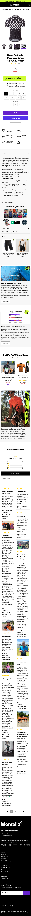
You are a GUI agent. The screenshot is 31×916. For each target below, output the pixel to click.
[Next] (8, 17)
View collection (15, 357)
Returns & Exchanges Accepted (10, 231)
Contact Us (4, 876)
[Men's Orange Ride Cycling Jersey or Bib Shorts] (23, 367)
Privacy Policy (4, 865)
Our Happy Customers (7, 202)
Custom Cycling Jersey (7, 871)
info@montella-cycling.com (8, 835)
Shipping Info (5, 228)
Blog (2, 869)
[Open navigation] (4, 5)
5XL (24, 98)
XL (24, 94)
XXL (7, 98)
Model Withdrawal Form (7, 874)
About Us (3, 854)
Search (3, 852)
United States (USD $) (7, 905)
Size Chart (3, 858)
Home (3, 9)
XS (6, 94)
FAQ (2, 863)
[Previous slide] (3, 374)
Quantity (15, 101)
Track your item (5, 878)
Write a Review (15, 473)
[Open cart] (29, 5)
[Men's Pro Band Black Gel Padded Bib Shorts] (22, 245)
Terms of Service (5, 867)
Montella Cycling (15, 911)
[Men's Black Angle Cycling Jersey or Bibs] (8, 367)
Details (3, 153)
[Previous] (4, 17)
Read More (6, 301)
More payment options (15, 122)
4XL (18, 98)
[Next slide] (28, 374)
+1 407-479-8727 (5, 833)
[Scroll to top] (27, 912)
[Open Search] (26, 5)
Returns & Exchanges (6, 861)
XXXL (12, 98)
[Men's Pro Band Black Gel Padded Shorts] (8, 245)
